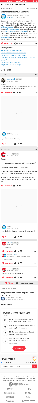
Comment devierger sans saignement (13, 53)
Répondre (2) (8, 43)
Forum (7, 4)
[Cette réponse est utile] (14, 93)
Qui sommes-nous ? (9, 377)
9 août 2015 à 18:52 (20, 17)
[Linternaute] (10, 393)
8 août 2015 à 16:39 (12, 81)
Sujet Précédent (8, 8)
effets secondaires (12, 29)
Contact (18, 377)
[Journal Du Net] (28, 389)
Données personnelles (9, 378)
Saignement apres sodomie (10, 62)
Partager (19, 43)
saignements (5, 37)
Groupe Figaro (17, 380)
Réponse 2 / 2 (5, 149)
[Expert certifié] (14, 79)
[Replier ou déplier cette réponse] (36, 74)
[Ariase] (10, 401)
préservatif (23, 31)
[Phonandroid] (28, 401)
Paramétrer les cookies (22, 378)
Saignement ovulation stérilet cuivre (13, 55)
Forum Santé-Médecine (17, 4)
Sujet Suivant (31, 8)
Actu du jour (6, 363)
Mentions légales (7, 380)
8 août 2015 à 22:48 (12, 228)
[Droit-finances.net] (28, 393)
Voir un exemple (31, 363)
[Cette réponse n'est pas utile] (20, 93)
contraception (10, 31)
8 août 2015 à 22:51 (12, 244)
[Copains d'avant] (10, 397)
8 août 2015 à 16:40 (12, 155)
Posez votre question (25, 283)
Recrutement (30, 377)
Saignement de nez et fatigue (11, 65)
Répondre (11, 283)
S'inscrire (19, 348)
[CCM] (10, 389)
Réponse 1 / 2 (5, 75)
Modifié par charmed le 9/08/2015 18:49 (18, 256)
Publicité (24, 377)
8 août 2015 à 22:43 (12, 135)
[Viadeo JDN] (28, 397)
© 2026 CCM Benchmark (28, 380)
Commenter (8, 92)
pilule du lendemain (7, 27)
